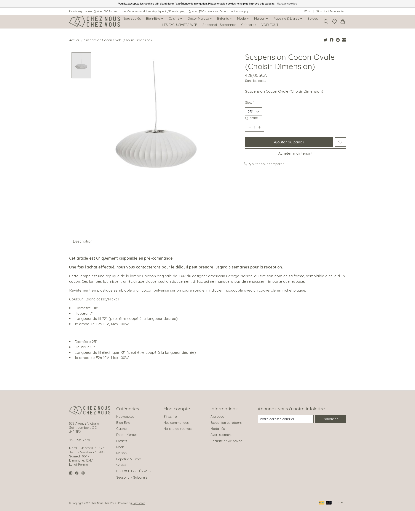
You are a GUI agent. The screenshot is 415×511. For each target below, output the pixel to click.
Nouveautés (132, 18)
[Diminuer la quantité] (250, 127)
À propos (217, 416)
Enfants (121, 441)
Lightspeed (138, 503)
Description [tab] (83, 241)
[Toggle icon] (326, 21)
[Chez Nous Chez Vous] (94, 21)
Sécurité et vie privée (226, 441)
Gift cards (248, 25)
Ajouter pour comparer (266, 164)
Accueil (74, 40)
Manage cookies (287, 3)
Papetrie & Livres (129, 459)
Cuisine (121, 429)
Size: (249, 102)
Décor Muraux (126, 435)
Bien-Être (123, 423)
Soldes (313, 18)
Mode (120, 447)
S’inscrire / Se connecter (330, 11)
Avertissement (221, 435)
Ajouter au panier (289, 142)
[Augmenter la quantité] (259, 127)
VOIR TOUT (269, 25)
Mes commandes (176, 423)
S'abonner (330, 419)
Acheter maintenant (295, 153)
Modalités (218, 429)
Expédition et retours (226, 423)
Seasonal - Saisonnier (219, 25)
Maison (121, 453)
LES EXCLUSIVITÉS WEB (179, 25)
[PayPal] (321, 503)
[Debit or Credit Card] (329, 503)
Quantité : (252, 118)
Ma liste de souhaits (177, 429)
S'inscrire (170, 416)
